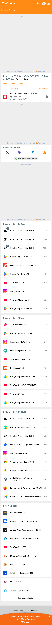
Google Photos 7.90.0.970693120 (24, 471)
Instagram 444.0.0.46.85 (20, 453)
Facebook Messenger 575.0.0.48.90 (24, 445)
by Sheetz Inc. (15, 97)
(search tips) (22, 79)
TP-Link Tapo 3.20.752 (19, 590)
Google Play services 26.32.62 (22, 427)
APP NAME (14, 89)
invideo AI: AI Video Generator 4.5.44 (25, 530)
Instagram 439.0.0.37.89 (20, 291)
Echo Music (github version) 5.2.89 (24, 265)
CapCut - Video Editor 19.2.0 (22, 436)
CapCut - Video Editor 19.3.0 (22, 419)
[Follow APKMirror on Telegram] (32, 153)
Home (3, 10)
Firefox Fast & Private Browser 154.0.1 (26, 488)
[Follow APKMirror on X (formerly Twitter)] (7, 153)
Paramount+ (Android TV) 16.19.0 (24, 521)
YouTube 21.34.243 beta (20, 359)
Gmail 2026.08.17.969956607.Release (25, 496)
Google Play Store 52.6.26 (21, 274)
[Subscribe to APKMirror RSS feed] (44, 153)
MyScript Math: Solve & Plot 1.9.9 (23, 556)
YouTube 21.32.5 (17, 283)
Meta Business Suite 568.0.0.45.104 (24, 538)
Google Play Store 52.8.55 (21, 308)
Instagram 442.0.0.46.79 (20, 342)
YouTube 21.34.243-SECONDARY (23, 385)
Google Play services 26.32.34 (22, 402)
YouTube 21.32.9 (17, 394)
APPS (13, 83)
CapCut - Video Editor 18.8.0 (22, 231)
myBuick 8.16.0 (16, 582)
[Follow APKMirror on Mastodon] (19, 153)
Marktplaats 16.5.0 (17, 564)
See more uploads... (26, 598)
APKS (5, 83)
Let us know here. (31, 611)
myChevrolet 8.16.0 (18, 513)
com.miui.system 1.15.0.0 (20, 350)
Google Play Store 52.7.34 (21, 257)
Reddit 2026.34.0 (17, 368)
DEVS (21, 83)
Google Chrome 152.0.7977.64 (22, 462)
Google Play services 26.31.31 (22, 376)
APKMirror (10, 3)
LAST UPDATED (42, 89)
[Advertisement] (26, 44)
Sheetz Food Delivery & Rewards (23, 94)
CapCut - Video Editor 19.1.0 (22, 239)
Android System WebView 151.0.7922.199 (21, 479)
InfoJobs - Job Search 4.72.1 (22, 573)
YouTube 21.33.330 (18, 547)
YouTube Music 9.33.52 (19, 300)
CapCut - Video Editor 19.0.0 (22, 248)
